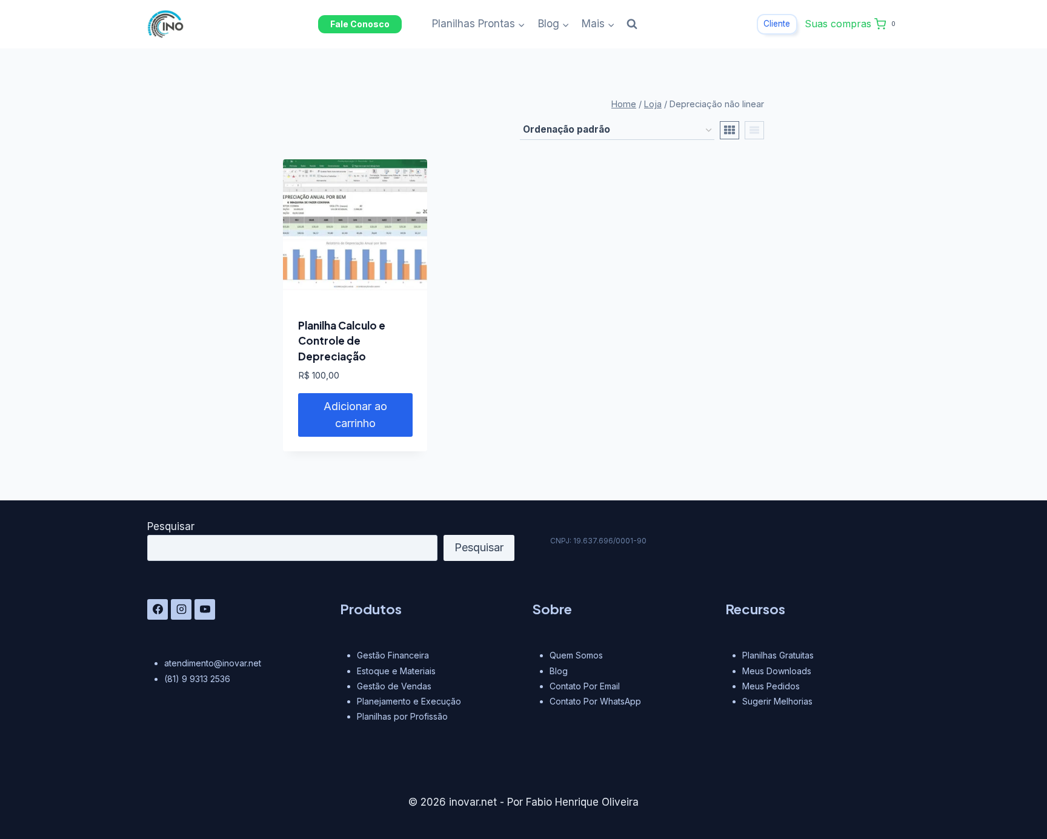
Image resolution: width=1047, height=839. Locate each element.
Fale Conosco (360, 24)
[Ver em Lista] (754, 130)
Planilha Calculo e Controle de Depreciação (341, 341)
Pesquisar (170, 526)
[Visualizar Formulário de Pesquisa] (632, 24)
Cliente (776, 23)
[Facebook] (157, 609)
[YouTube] (204, 609)
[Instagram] (181, 609)
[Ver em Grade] (729, 130)
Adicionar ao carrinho (355, 415)
